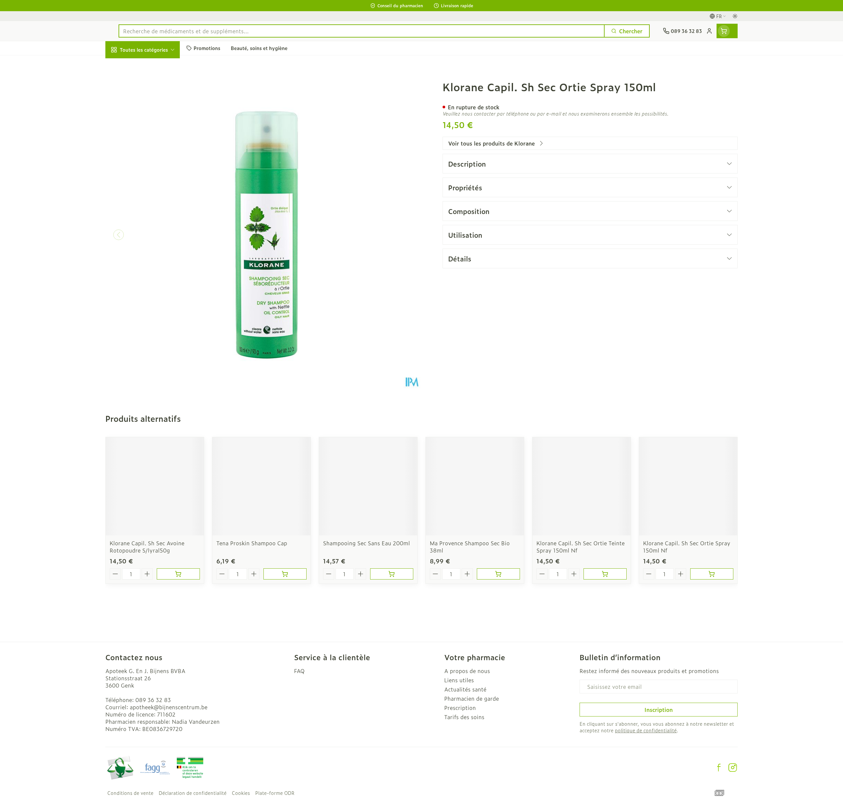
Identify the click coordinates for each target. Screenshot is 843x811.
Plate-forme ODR (274, 793)
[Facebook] (719, 767)
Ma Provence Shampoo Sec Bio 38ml (470, 546)
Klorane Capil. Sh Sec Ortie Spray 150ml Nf (686, 546)
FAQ (299, 670)
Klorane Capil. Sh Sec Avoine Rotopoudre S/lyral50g (147, 546)
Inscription (658, 710)
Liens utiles (459, 680)
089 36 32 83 (153, 700)
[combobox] (362, 31)
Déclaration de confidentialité (193, 793)
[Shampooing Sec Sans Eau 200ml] (368, 486)
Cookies (241, 793)
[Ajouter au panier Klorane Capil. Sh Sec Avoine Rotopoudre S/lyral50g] (178, 574)
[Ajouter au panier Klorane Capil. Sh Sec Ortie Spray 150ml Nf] (711, 574)
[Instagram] (733, 767)
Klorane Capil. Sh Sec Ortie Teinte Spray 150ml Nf (580, 546)
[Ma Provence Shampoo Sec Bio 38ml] (475, 486)
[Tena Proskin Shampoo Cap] (261, 486)
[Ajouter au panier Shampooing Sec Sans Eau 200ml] (391, 574)
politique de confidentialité (646, 730)
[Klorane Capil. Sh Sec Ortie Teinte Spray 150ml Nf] (581, 486)
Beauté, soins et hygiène (147, 85)
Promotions (126, 65)
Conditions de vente (130, 793)
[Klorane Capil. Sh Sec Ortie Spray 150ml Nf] (688, 486)
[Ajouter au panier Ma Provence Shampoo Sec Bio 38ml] (498, 574)
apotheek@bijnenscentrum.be (168, 707)
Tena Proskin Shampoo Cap (251, 543)
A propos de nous (467, 670)
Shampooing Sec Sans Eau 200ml (366, 543)
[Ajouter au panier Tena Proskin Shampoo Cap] (285, 574)
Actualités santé (465, 689)
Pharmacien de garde (471, 698)
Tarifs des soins (464, 716)
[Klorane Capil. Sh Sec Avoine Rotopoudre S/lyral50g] (155, 486)
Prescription (460, 707)
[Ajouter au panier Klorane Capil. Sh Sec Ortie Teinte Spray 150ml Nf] (605, 574)
